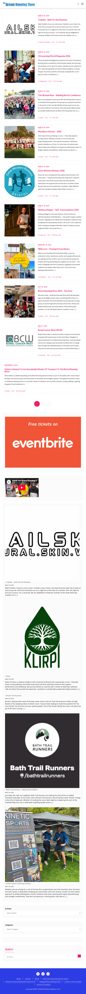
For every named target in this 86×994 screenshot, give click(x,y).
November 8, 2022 (11, 365)
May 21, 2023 (42, 326)
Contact (28, 979)
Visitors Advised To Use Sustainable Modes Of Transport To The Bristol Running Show (41, 370)
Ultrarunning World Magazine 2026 (54, 56)
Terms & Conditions (44, 984)
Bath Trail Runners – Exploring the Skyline (22, 790)
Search (9, 949)
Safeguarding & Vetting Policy (50, 982)
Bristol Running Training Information (55, 979)
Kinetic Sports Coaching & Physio (18, 883)
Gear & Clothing (44, 42)
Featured (42, 235)
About (19, 979)
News (41, 316)
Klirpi (8, 676)
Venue (37, 979)
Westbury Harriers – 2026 (49, 131)
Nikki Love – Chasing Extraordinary (54, 249)
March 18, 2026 (43, 166)
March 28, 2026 (43, 16)
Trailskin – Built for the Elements (52, 20)
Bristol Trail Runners (14, 696)
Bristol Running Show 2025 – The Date (55, 291)
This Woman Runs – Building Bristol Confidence (59, 95)
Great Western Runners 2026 (51, 170)
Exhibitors (42, 277)
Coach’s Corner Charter (73, 982)
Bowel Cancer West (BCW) (50, 330)
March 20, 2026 (43, 127)
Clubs (41, 118)
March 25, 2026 (43, 91)
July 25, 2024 (42, 287)
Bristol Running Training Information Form (20, 982)
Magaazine (43, 81)
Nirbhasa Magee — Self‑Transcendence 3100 (58, 210)
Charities (42, 355)
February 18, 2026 (44, 245)
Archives (8, 909)
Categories (9, 925)
